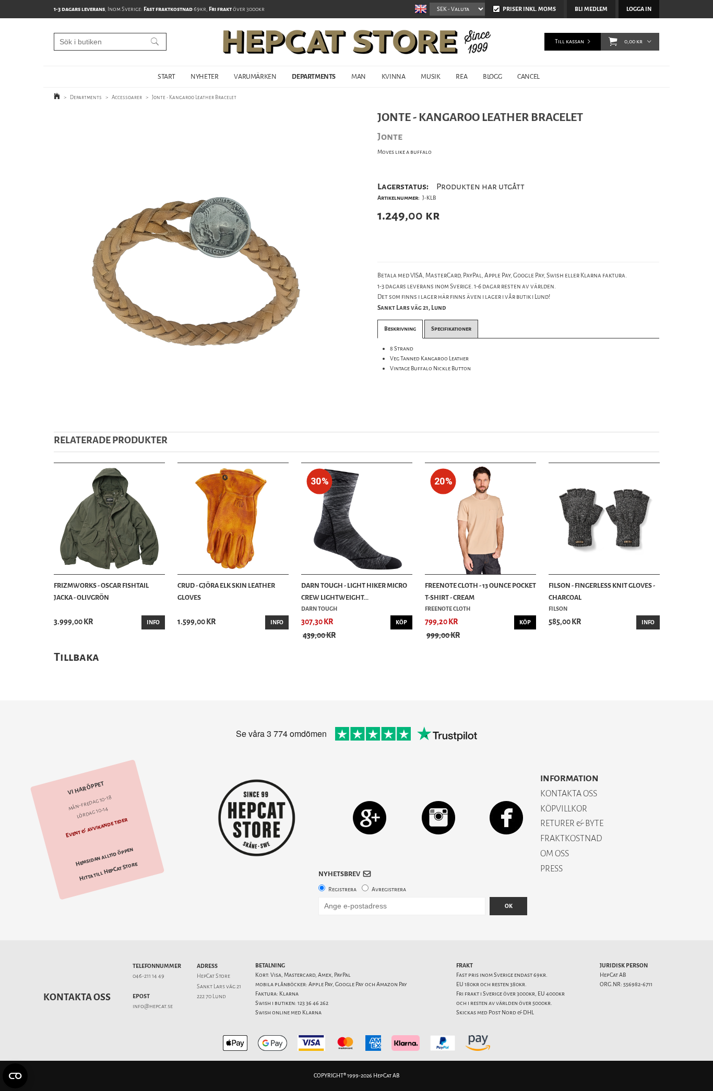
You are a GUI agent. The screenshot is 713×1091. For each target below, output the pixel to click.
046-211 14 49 (148, 976)
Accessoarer (127, 97)
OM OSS (554, 853)
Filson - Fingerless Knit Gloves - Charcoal (602, 591)
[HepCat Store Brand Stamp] (257, 818)
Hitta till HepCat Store (108, 871)
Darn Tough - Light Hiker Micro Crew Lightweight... (354, 591)
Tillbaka (76, 656)
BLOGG (492, 76)
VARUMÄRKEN (255, 76)
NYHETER (204, 76)
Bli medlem (591, 9)
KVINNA (394, 76)
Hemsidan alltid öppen (104, 856)
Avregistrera (389, 889)
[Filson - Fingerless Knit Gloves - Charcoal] (604, 518)
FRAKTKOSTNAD (571, 838)
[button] (613, 42)
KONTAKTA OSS (568, 793)
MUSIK (430, 76)
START (166, 76)
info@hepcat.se (153, 1006)
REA (461, 76)
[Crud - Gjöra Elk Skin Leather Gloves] (233, 518)
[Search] (155, 41)
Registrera (342, 889)
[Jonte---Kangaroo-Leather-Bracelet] (199, 263)
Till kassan (569, 41)
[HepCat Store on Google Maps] (369, 817)
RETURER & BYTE (571, 823)
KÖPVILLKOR (563, 808)
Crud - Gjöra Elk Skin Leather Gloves (226, 591)
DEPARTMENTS (314, 76)
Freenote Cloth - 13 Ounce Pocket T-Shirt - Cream (480, 591)
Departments (86, 97)
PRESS (551, 868)
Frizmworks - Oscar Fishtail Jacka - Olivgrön (101, 591)
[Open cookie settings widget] (15, 1075)
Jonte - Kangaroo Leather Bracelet (194, 97)
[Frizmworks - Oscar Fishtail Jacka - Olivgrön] (109, 518)
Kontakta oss (77, 997)
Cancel (528, 76)
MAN (358, 76)
